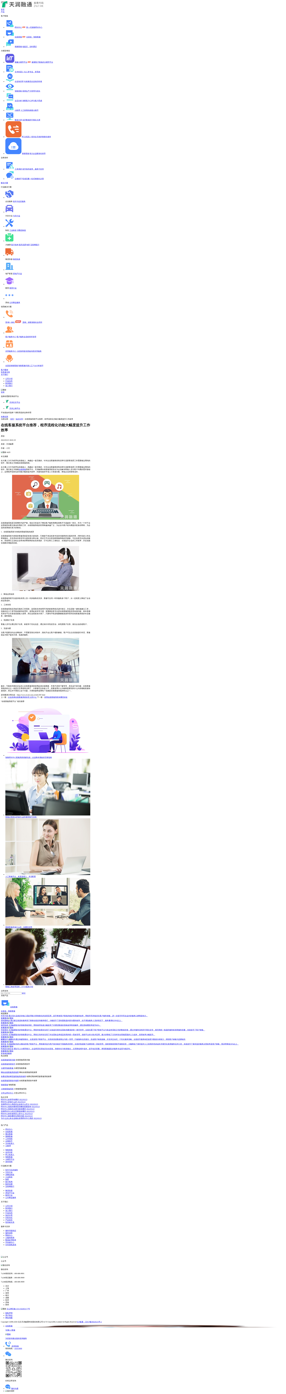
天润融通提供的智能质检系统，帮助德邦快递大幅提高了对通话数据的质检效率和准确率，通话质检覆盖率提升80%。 (54, 1025)
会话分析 (18, 101)
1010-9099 (18, 1348)
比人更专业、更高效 (32, 72)
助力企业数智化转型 (37, 153)
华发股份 (4, 1030)
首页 (2, 9)
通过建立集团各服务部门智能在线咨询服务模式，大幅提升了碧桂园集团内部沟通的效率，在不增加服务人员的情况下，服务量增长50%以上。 (66, 1020)
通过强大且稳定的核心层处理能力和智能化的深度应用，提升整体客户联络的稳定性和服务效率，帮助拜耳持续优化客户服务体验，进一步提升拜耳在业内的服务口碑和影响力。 (78, 1016)
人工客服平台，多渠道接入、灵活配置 (20, 877)
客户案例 (4, 370)
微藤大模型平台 (21, 62)
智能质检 (18, 91)
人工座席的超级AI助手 (30, 110)
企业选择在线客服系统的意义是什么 (22, 697)
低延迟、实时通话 (29, 47)
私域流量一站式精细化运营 (33, 179)
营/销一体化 (10, 322)
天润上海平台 (14, 408)
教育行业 (13, 288)
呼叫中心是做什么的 (9, 1102)
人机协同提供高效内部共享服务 (29, 351)
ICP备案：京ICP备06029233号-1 (89, 1322)
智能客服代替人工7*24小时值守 (30, 366)
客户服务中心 (10, 337)
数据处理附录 (10, 1240)
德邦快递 (4, 1025)
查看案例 (4, 1018)
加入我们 (9, 386)
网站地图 (9, 1318)
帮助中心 (9, 1235)
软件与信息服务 (19, 201)
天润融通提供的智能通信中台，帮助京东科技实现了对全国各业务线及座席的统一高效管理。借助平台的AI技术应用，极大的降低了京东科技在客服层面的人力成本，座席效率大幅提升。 (81, 1035)
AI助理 (17, 110)
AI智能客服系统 (7, 1089)
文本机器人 (19, 72)
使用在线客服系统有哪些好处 (55, 697)
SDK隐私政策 (10, 1245)
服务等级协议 (10, 1231)
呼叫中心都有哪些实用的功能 (12, 1116)
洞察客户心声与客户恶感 (32, 101)
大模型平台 (9, 1159)
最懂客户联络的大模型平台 (42, 62)
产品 (2, 12)
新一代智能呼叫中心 (34, 27)
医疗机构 (14, 245)
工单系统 (18, 169)
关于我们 (4, 374)
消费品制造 (21, 230)
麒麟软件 (4, 1039)
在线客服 (18, 37)
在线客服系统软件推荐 (10, 1081)
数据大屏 (18, 120)
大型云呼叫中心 (7, 1093)
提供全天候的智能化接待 (41, 137)
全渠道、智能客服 (33, 37)
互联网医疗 (34, 245)
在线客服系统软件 (8, 1064)
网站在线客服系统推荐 (10, 1072)
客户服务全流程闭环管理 (26, 337)
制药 (28, 245)
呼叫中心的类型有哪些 (10, 1099)
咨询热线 (15, 1346)
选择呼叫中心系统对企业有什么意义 (15, 1104)
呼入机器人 (26, 137)
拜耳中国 (4, 1016)
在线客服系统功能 (8, 1060)
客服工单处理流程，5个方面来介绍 (19, 987)
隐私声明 (9, 1313)
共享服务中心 (10, 351)
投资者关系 (5, 372)
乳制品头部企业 (7, 1049)
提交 (24, 993)
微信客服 (9, 1134)
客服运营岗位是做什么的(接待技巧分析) (21, 817)
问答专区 (9, 1218)
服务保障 (9, 1233)
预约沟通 (14, 1389)
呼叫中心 (18, 27)
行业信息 (9, 381)
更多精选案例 (6, 1053)
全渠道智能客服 (11, 366)
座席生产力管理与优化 (31, 91)
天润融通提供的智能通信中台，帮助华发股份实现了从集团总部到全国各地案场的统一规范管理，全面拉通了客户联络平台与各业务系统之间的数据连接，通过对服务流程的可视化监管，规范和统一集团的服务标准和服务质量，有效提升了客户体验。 (106, 1030)
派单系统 (9, 1162)
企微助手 (18, 179)
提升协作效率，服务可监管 (33, 169)
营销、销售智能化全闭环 (32, 322)
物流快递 (16, 259)
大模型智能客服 (7, 1068)
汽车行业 (16, 216)
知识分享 (19, 419)
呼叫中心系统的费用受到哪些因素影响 (16, 1107)
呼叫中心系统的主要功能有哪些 (13, 1109)
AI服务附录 (9, 1238)
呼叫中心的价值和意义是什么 (12, 1114)
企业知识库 (19, 81)
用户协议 (9, 1315)
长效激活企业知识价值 (33, 81)
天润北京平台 (14, 402)
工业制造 (13, 230)
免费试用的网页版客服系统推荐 (13, 1076)
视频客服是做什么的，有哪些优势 (18, 927)
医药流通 (22, 245)
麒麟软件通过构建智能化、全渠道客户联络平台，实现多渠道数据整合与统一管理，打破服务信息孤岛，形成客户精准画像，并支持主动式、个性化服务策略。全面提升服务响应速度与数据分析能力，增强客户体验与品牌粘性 (96, 1039)
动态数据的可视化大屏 (31, 120)
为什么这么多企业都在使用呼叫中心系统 (17, 1118)
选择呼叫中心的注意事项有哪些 (13, 1111)
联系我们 (9, 383)
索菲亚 (3, 1044)
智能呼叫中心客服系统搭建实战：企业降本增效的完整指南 (28, 757)
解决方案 (4, 183)
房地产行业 (17, 274)
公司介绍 (9, 379)
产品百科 (9, 1220)
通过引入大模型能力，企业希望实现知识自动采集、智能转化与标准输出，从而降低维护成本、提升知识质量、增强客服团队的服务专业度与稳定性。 (73, 1049)
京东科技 (4, 1035)
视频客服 (18, 47)
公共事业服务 (14, 302)
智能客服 (25, 153)
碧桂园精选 (5, 1020)
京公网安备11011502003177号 (18, 1309)
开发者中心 (9, 1242)
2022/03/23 (23, 1099)
